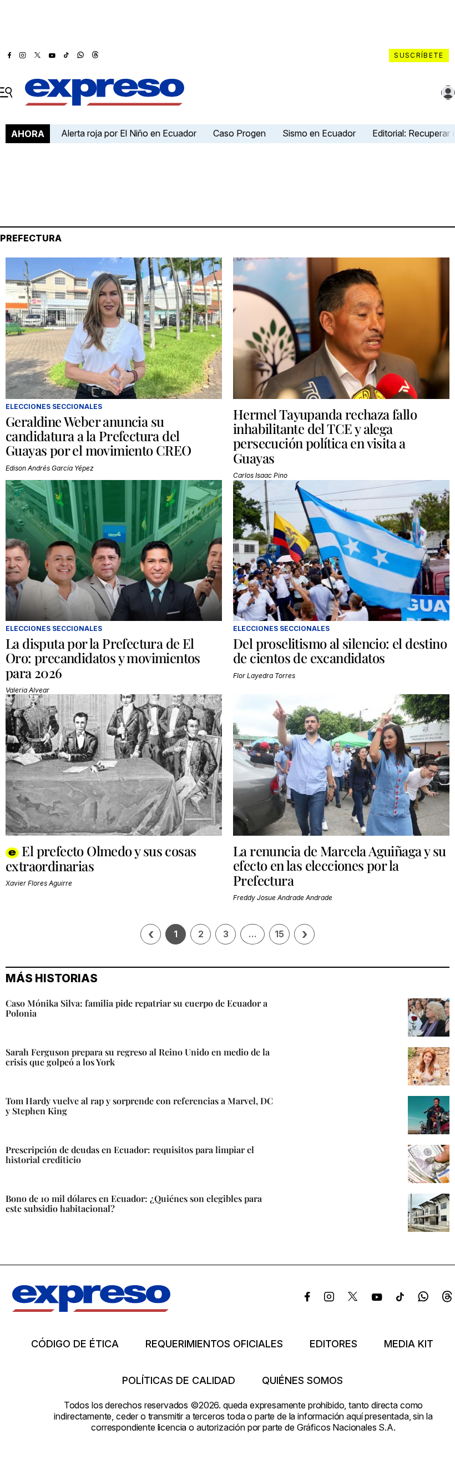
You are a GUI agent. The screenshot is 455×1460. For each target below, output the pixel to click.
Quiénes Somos (302, 1381)
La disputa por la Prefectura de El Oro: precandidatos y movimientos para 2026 (103, 657)
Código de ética (75, 1344)
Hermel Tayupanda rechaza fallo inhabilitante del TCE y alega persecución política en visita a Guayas (325, 436)
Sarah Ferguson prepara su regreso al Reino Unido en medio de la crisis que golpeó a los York (138, 1057)
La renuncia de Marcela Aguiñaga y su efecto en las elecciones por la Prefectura (339, 865)
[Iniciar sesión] (448, 92)
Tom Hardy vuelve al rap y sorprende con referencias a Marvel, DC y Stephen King (139, 1106)
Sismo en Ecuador (319, 133)
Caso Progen (239, 133)
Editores (333, 1344)
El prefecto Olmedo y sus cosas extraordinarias (101, 858)
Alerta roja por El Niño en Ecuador (128, 133)
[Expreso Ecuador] (91, 1308)
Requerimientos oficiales (214, 1344)
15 (279, 933)
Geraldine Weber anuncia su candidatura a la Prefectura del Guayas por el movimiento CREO (98, 435)
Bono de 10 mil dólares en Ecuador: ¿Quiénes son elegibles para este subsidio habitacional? (134, 1203)
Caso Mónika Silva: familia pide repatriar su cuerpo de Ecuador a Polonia (136, 1008)
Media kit (408, 1344)
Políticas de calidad (178, 1381)
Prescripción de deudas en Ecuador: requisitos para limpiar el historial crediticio (130, 1154)
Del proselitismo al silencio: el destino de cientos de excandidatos (340, 650)
